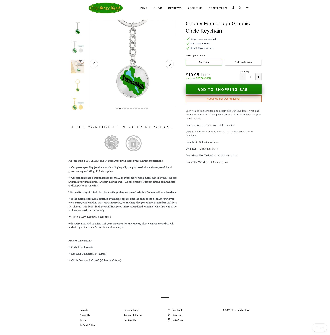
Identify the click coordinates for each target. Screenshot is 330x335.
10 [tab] (141, 108)
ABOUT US (195, 8)
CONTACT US (218, 8)
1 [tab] (117, 108)
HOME (143, 8)
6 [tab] (130, 108)
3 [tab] (122, 108)
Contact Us (130, 320)
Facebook (177, 310)
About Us (85, 315)
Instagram (177, 320)
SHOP (158, 8)
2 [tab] (119, 108)
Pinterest (176, 315)
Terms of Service (133, 315)
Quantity (244, 71)
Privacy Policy (132, 310)
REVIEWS (175, 8)
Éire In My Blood (240, 310)
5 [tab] (128, 108)
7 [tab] (133, 108)
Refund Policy (87, 325)
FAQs (83, 320)
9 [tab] (139, 108)
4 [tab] (125, 108)
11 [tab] (144, 108)
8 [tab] (136, 108)
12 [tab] (147, 108)
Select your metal (195, 55)
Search (84, 310)
